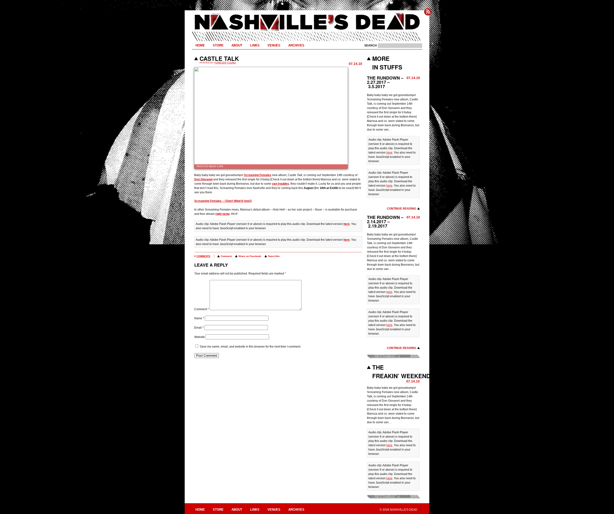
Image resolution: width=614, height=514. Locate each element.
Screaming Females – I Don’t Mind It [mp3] (223, 201)
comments (203, 256)
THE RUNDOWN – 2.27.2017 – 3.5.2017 (385, 82)
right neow (222, 214)
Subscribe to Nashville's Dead (428, 12)
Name (199, 318)
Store (218, 45)
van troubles (280, 183)
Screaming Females (257, 175)
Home (200, 45)
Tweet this (274, 256)
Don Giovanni (203, 179)
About (236, 45)
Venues (273, 45)
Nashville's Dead (307, 22)
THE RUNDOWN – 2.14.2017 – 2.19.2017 (385, 221)
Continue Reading (401, 208)
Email (199, 327)
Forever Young (225, 62)
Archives (296, 45)
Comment (226, 256)
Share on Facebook (249, 256)
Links (255, 45)
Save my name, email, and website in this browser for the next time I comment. (250, 346)
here (346, 224)
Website (199, 337)
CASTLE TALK (219, 58)
